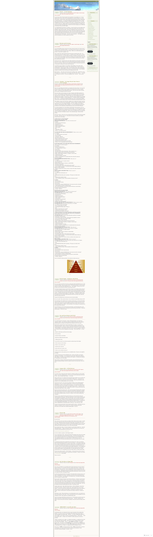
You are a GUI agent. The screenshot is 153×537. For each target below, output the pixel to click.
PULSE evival (71, 369)
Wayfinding (90, 17)
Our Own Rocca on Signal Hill (66, 461)
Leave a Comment (57, 46)
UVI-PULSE (90, 38)
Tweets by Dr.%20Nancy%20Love (92, 69)
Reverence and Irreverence (65, 43)
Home (97, 1)
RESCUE (90, 16)
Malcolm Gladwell (91, 28)
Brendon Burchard (67, 317)
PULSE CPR (62, 412)
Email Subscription (92, 44)
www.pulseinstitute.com (58, 453)
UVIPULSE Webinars (92, 39)
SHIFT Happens (71, 44)
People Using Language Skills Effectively (76, 317)
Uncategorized (78, 83)
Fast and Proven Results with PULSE (67, 315)
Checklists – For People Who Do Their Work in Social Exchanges (70, 82)
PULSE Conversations (67, 83)
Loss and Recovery (91, 27)
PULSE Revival (78, 279)
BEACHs (90, 18)
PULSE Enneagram (91, 30)
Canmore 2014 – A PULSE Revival (67, 368)
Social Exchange (76, 44)
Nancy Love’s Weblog (91, 3)
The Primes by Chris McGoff (93, 36)
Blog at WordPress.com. (76, 536)
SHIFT (90, 15)
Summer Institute (76, 370)
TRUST (90, 14)
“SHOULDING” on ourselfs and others (68, 507)
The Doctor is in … (92, 67)
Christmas (90, 23)
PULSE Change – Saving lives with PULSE (69, 278)
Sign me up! (90, 51)
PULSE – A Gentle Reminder (66, 11)
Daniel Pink (90, 24)
